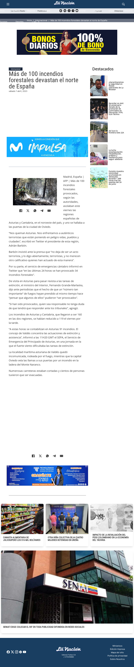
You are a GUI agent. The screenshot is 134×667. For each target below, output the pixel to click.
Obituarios (128, 11)
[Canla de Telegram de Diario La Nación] (20, 652)
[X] (28, 211)
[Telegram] (42, 211)
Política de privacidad (117, 655)
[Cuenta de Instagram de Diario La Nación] (16, 653)
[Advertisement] (67, 111)
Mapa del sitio (117, 652)
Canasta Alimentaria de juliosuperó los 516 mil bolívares (21, 538)
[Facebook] (21, 211)
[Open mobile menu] (8, 4)
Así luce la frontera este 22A (116, 132)
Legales (112, 11)
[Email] (49, 211)
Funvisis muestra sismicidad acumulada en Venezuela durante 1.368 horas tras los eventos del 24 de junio (116, 177)
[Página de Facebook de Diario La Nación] (8, 653)
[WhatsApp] (35, 211)
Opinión (97, 11)
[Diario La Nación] (64, 3)
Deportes (19, 21)
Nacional (62, 11)
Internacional (79, 11)
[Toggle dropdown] (39, 22)
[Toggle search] (123, 4)
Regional (31, 11)
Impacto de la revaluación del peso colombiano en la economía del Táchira (111, 537)
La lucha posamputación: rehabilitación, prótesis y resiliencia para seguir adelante (116, 154)
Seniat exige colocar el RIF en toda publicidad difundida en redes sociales (43, 627)
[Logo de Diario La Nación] (68, 650)
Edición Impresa (117, 649)
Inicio (2, 11)
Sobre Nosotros (117, 659)
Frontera (46, 11)
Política (16, 11)
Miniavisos (117, 646)
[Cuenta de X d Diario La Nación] (12, 653)
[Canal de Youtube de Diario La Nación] (24, 653)
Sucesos (3, 21)
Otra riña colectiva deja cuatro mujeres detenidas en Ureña (65, 538)
